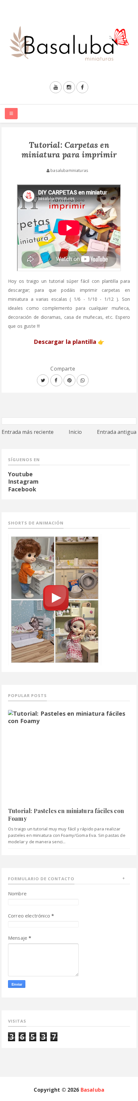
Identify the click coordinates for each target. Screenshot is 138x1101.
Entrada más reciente (28, 431)
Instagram (23, 481)
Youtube (20, 474)
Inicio (75, 431)
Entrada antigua (116, 431)
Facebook (22, 489)
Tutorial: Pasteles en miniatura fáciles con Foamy (66, 814)
